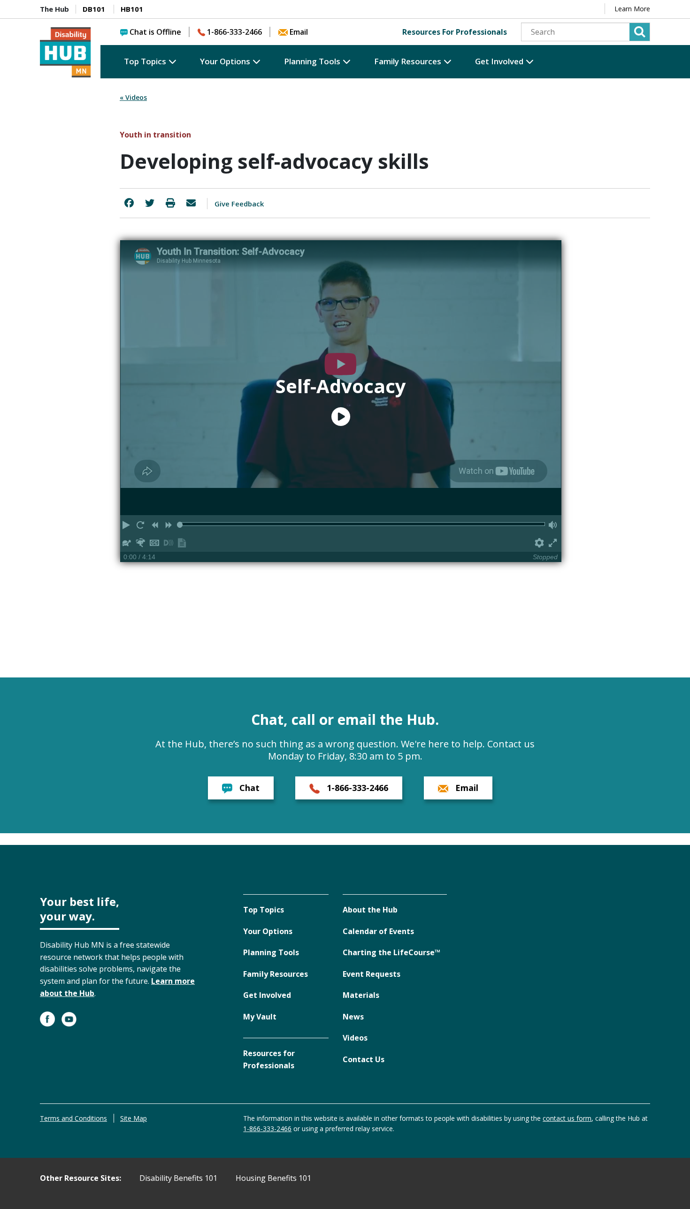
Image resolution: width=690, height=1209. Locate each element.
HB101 (132, 9)
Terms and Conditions (73, 1118)
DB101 (94, 9)
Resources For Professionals (454, 32)
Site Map (133, 1118)
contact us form (567, 1118)
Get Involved (499, 61)
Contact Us (363, 1059)
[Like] (129, 203)
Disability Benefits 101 (178, 1178)
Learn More (632, 8)
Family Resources (407, 61)
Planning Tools (312, 61)
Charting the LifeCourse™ (391, 952)
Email (299, 32)
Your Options (225, 61)
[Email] (191, 203)
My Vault (259, 1016)
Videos (355, 1038)
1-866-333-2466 (234, 32)
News (353, 1016)
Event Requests (371, 974)
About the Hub (370, 910)
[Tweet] (149, 203)
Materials (361, 995)
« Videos (133, 97)
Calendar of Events (378, 931)
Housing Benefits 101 (273, 1178)
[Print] (170, 203)
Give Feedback (239, 203)
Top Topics (145, 61)
